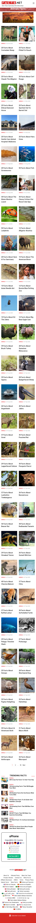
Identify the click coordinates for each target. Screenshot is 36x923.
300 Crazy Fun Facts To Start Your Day (21, 780)
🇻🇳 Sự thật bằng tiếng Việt (10, 907)
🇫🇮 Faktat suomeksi (23, 891)
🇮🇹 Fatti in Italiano (8, 887)
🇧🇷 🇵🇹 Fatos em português (24, 887)
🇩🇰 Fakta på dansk (10, 889)
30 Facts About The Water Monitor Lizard (8, 199)
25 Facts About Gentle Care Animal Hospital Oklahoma (8, 139)
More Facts (14, 882)
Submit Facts (5, 882)
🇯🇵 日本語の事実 (10, 898)
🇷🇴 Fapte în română (9, 905)
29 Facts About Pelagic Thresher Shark (7, 641)
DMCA (16, 880)
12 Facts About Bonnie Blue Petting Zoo (26, 288)
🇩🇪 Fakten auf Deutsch (26, 882)
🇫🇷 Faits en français (9, 884)
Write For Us (27, 878)
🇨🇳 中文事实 (17, 909)
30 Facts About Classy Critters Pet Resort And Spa (26, 199)
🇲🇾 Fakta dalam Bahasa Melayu (17, 900)
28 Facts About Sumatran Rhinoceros (24, 348)
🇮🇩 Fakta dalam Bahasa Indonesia (22, 895)
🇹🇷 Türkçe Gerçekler (26, 907)
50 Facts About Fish (26, 168)
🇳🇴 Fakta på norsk (10, 891)
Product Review (8, 878)
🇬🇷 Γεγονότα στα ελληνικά (24, 893)
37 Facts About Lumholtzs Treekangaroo (7, 495)
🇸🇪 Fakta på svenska (23, 889)
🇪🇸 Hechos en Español (24, 884)
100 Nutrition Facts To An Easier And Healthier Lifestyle (20, 800)
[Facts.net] (12, 2)
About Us (6, 875)
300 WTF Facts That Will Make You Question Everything (20, 814)
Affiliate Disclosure (6, 880)
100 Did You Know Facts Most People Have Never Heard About (21, 827)
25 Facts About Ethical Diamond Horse (7, 107)
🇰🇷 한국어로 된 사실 (23, 898)
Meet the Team (26, 875)
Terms (21, 880)
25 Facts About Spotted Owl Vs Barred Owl (25, 107)
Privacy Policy (29, 880)
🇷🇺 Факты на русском (24, 905)
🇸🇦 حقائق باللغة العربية (8, 893)
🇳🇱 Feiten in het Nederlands (10, 902)
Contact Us (18, 878)
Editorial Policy (15, 875)
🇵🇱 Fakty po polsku (26, 902)
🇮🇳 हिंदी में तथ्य (6, 895)
